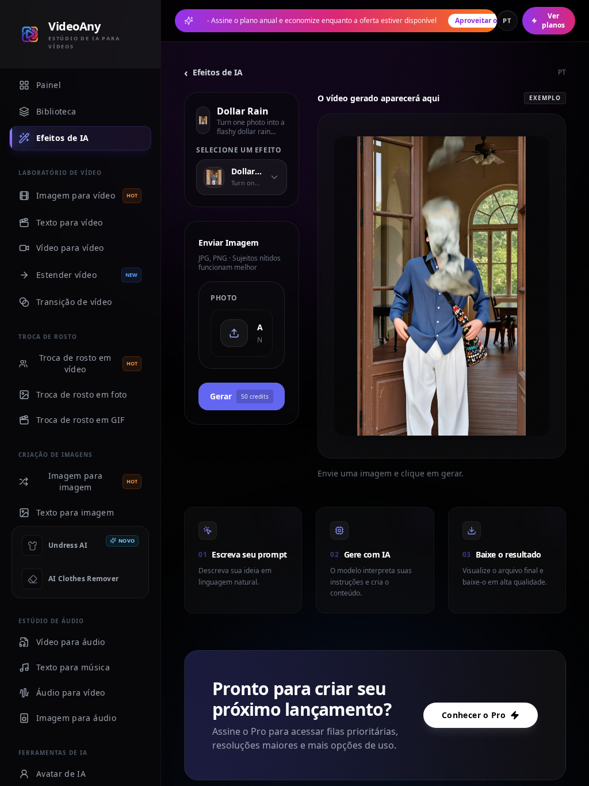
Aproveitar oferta (484, 20)
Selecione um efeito (238, 150)
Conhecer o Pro (474, 714)
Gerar (239, 396)
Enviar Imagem (228, 242)
